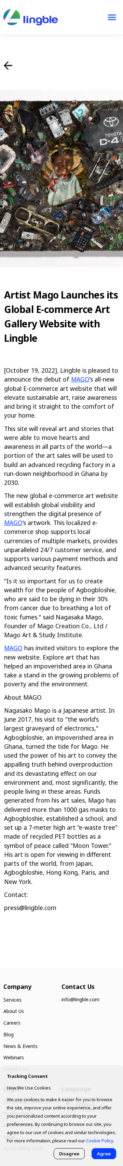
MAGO (80, 379)
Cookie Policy (99, 1141)
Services (12, 999)
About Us (13, 1011)
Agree (104, 1154)
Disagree (69, 1154)
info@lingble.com (80, 999)
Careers (11, 1022)
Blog (8, 1034)
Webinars (13, 1057)
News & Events (20, 1046)
